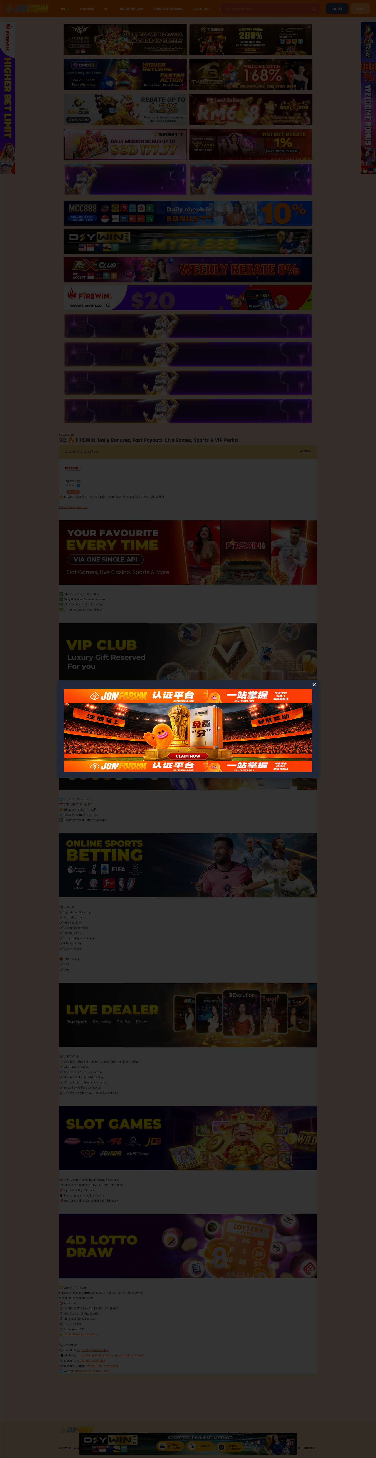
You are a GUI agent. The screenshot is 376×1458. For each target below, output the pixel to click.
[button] (314, 685)
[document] (188, 729)
